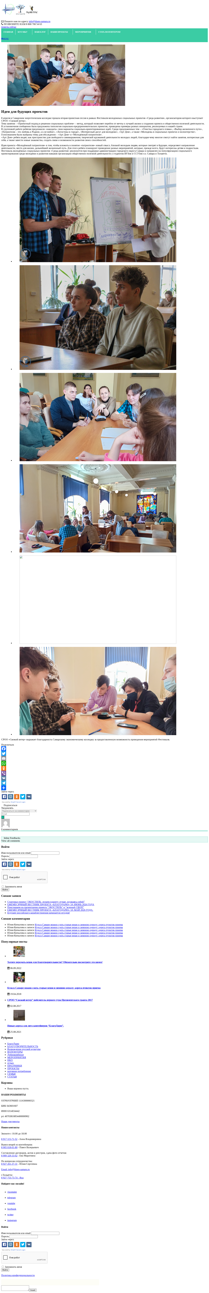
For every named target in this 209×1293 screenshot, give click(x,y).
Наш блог (40, 32)
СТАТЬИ (12, 1076)
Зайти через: (7, 791)
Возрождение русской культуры (24, 1049)
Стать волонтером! (109, 32)
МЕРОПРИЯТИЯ (16, 1057)
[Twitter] (104, 753)
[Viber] (104, 773)
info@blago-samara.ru (39, 21)
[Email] (104, 758)
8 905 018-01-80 (9, 1147)
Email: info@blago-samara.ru (15, 1169)
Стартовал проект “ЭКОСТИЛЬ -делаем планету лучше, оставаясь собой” (46, 901)
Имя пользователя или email (15, 853)
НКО (10, 1060)
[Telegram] (104, 782)
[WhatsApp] (104, 763)
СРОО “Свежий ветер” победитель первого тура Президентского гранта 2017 (50, 1000)
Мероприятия (83, 32)
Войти (5, 890)
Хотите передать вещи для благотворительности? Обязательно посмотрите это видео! (55, 962)
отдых (10, 1063)
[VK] (104, 778)
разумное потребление (19, 1071)
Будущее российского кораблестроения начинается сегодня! (38, 912)
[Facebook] (104, 748)
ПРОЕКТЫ (13, 1068)
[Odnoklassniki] (104, 768)
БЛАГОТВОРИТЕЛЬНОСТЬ (22, 1046)
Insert (32, 1290)
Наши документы (10, 1121)
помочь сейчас (8, 27)
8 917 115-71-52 (9, 1139)
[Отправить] (104, 787)
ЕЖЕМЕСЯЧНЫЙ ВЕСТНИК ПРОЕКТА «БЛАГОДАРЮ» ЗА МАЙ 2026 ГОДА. (50, 910)
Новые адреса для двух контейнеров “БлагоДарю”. (35, 1025)
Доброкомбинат (15, 1054)
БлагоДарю (13, 1043)
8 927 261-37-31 (9, 1164)
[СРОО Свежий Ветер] (19, 14)
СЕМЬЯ (11, 1074)
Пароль (5, 856)
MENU (6, 39)
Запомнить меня (13, 886)
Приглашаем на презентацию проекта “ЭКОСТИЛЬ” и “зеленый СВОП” (45, 907)
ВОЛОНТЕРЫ (15, 1052)
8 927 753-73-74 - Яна (12, 1177)
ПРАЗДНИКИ (14, 1065)
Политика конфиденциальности (18, 1275)
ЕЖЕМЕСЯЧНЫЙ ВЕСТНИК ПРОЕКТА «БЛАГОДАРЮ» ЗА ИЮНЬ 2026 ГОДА (50, 904)
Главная (8, 32)
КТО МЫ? (22, 32)
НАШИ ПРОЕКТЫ (59, 32)
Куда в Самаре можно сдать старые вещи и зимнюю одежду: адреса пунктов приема (79, 924)
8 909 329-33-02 (9, 1155)
